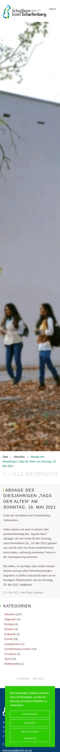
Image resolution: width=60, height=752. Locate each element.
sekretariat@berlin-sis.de (17, 750)
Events (8, 639)
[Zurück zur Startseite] (24, 11)
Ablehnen (30, 723)
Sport (7, 658)
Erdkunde (10, 634)
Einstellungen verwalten (30, 735)
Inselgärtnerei (12, 644)
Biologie (9, 624)
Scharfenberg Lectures (17, 649)
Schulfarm (10, 654)
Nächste (37, 679)
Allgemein (10, 619)
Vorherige (24, 679)
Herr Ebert (26, 592)
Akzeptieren (30, 714)
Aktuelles (38, 592)
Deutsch (9, 629)
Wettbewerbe (12, 663)
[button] (53, 14)
